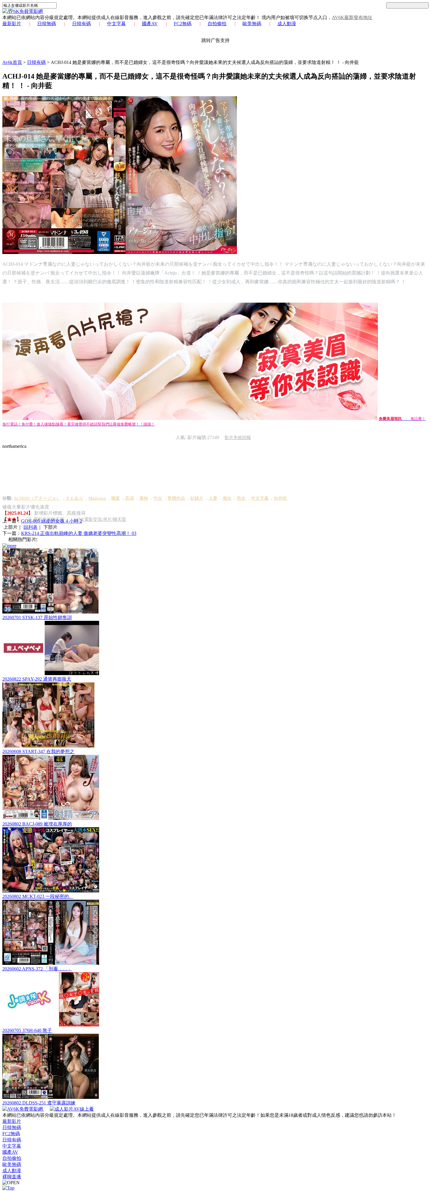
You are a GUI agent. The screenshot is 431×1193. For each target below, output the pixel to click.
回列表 (30, 527)
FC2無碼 (182, 23)
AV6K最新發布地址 (352, 17)
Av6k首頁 (12, 62)
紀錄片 (196, 498)
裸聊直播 (11, 1176)
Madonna (97, 498)
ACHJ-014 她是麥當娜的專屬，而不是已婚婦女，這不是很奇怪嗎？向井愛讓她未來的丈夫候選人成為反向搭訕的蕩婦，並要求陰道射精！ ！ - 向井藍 (205, 62)
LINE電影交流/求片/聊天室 (100, 519)
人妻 (213, 498)
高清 (129, 498)
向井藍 (280, 498)
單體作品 (176, 498)
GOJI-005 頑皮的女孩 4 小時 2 (51, 520)
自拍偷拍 (217, 23)
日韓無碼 (46, 23)
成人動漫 (286, 23)
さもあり (74, 498)
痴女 (227, 498)
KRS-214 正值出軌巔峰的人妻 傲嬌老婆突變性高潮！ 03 (78, 533)
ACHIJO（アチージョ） (37, 498)
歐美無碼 (251, 23)
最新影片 (11, 23)
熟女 (241, 498)
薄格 (143, 498)
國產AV (150, 23)
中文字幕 (116, 23)
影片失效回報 (238, 437)
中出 (157, 498)
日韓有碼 (81, 23)
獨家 (115, 498)
